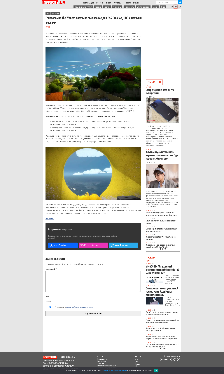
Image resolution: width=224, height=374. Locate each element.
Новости (99, 2)
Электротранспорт (143, 7)
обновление (55, 13)
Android (107, 7)
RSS (136, 366)
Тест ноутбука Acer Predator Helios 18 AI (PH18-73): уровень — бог (162, 246)
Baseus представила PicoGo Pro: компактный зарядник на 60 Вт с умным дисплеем (161, 319)
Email (48, 302)
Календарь (119, 2)
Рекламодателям (102, 359)
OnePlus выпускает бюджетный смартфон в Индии (160, 343)
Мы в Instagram (91, 245)
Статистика (100, 363)
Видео (108, 2)
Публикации (88, 2)
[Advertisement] (163, 30)
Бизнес (155, 7)
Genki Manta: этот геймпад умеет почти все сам (162, 312)
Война (163, 7)
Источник (50, 219)
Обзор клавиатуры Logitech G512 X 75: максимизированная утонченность (159, 222)
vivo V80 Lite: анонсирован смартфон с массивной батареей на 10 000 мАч (163, 327)
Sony (48, 13)
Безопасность (129, 7)
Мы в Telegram (121, 245)
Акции (136, 359)
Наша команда (101, 361)
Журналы (137, 364)
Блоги (136, 362)
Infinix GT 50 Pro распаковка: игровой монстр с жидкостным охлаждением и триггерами (162, 230)
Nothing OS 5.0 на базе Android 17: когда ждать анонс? (162, 335)
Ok (156, 370)
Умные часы (117, 7)
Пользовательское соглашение (106, 365)
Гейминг (98, 7)
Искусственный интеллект (83, 7)
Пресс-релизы (132, 2)
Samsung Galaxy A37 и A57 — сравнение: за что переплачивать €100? (162, 238)
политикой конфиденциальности (79, 307)
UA (172, 7)
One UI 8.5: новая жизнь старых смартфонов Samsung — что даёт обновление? (161, 214)
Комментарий (50, 269)
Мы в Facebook (60, 245)
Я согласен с (74, 307)
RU (176, 7)
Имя (48, 296)
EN (180, 7)
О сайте (100, 356)
